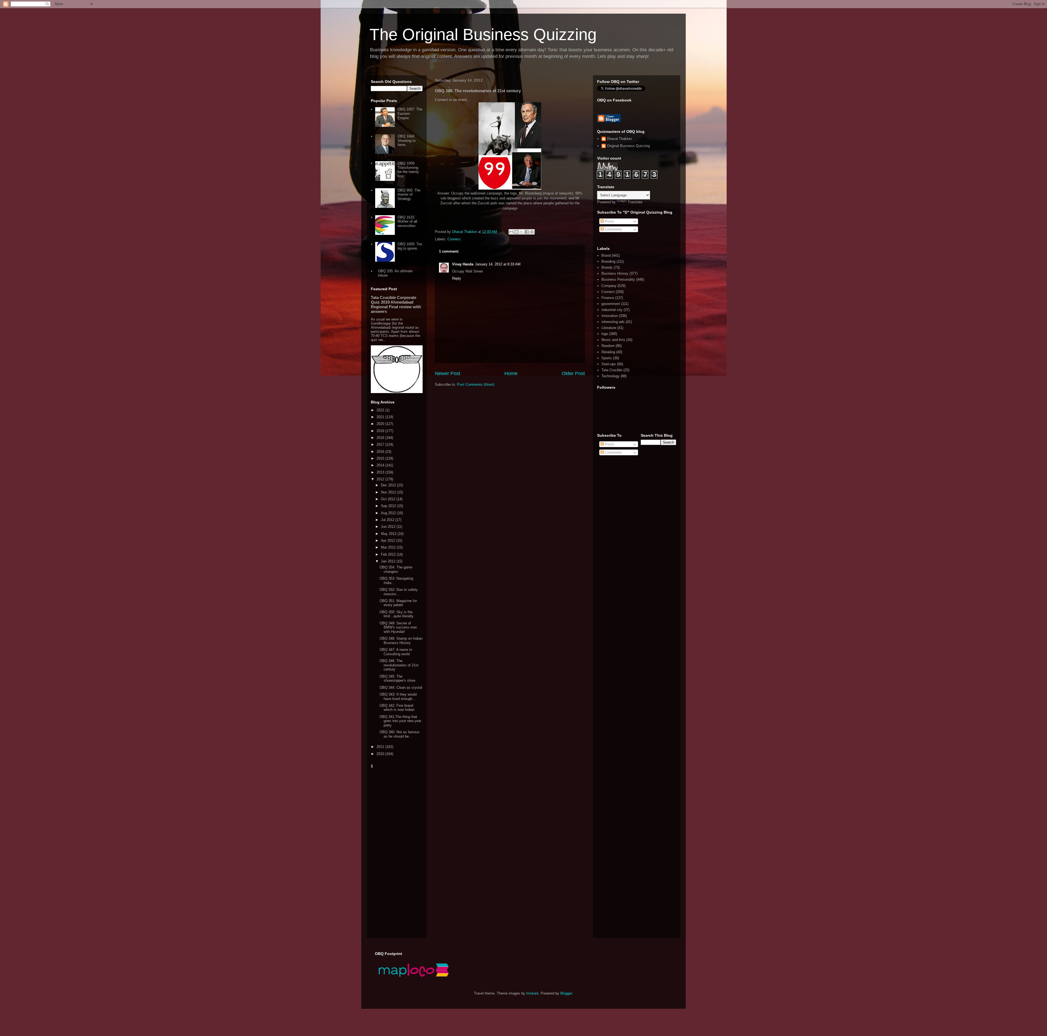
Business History (614, 273)
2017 (381, 444)
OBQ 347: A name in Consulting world (396, 652)
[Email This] (511, 232)
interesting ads (613, 322)
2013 (381, 472)
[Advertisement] (397, 852)
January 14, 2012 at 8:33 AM (498, 264)
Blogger (566, 993)
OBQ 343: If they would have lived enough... (398, 696)
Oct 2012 (388, 499)
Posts (609, 221)
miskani (532, 993)
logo (604, 334)
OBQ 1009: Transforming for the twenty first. (408, 169)
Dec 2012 (389, 485)
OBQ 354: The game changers (396, 569)
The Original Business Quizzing (483, 34)
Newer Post (447, 373)
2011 (381, 747)
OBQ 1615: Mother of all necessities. (407, 221)
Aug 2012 (389, 513)
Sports (606, 358)
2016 (381, 452)
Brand (606, 255)
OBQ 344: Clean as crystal (401, 687)
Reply (456, 278)
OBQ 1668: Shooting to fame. (407, 140)
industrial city (611, 310)
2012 (381, 479)
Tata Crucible (611, 370)
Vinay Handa (462, 264)
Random (608, 346)
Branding (608, 261)
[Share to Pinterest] (532, 232)
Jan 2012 (388, 561)
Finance (607, 298)
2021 (381, 417)
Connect (454, 239)
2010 (381, 754)
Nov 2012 (389, 492)
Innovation (609, 316)
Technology (610, 376)
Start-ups (608, 364)
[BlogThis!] (516, 232)
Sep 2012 (389, 506)
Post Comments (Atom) (475, 384)
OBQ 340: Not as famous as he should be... (400, 734)
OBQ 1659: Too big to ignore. (410, 246)
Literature (608, 328)
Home (511, 373)
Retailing (608, 352)
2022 (381, 410)
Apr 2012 (388, 540)
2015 (381, 458)
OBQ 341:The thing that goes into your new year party (400, 721)
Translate (635, 202)
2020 (381, 424)
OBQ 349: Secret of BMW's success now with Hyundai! (398, 627)
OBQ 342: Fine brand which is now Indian (397, 707)
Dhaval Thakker (619, 139)
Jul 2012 (388, 520)
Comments (613, 229)
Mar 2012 (389, 547)
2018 (381, 438)
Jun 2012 (388, 527)
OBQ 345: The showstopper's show (397, 678)
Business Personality (618, 279)
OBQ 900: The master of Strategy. (409, 194)
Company (608, 286)
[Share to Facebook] (526, 232)
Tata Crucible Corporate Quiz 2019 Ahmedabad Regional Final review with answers (396, 304)
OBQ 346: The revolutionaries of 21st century (399, 665)
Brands (607, 267)
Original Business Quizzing (628, 146)
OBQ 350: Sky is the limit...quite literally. (397, 614)
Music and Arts (613, 340)
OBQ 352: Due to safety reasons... (399, 592)
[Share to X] (521, 232)
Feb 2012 (389, 554)
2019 (381, 431)
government (610, 304)
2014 (381, 465)
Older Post (573, 373)
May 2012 (389, 534)
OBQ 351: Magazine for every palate (398, 603)
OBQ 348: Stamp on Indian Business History (401, 640)
